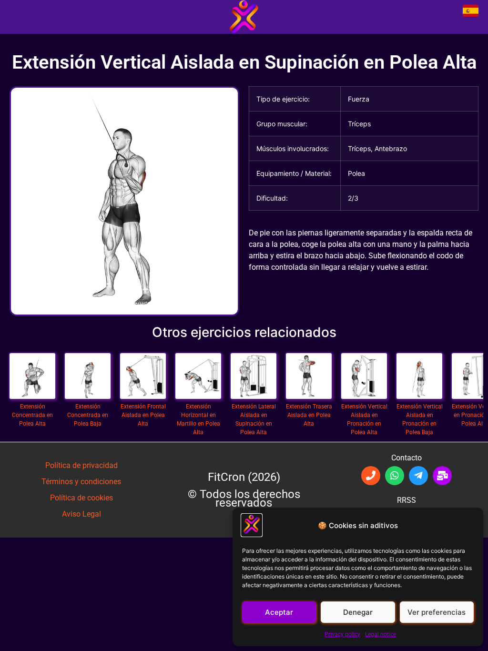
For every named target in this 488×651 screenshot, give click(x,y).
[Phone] (370, 475)
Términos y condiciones (81, 481)
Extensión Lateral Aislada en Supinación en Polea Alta (253, 369)
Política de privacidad (81, 465)
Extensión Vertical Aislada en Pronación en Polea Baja (419, 369)
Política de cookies (81, 497)
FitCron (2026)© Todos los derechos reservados (244, 489)
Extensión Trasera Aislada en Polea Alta (309, 369)
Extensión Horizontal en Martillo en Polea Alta (198, 369)
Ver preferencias (436, 612)
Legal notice (380, 634)
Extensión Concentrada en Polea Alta (32, 369)
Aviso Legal (81, 514)
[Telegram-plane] (418, 475)
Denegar (358, 612)
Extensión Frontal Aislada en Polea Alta (143, 369)
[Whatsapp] (394, 475)
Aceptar (279, 612)
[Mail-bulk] (442, 475)
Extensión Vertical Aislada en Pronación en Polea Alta (364, 369)
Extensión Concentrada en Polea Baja (88, 369)
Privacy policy (342, 634)
